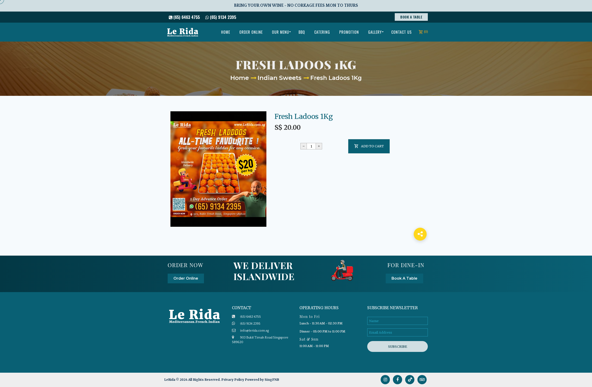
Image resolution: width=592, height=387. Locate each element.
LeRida (170, 380)
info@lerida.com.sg (254, 331)
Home (239, 78)
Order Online (185, 278)
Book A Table (411, 16)
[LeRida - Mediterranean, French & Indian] (182, 32)
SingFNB (272, 380)
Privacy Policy (232, 380)
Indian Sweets (280, 78)
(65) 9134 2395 (222, 17)
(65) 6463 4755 (186, 17)
